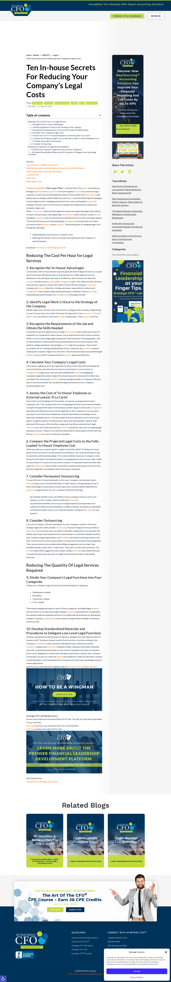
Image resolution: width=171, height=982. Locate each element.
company (30, 281)
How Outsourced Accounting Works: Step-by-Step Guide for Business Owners (127, 202)
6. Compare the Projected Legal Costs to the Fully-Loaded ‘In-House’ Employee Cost (65, 138)
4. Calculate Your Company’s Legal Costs (47, 133)
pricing (29, 550)
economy (87, 313)
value (77, 372)
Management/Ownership (88, 861)
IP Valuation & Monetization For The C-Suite (45, 840)
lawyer (74, 103)
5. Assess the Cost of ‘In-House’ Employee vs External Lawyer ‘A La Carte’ (60, 135)
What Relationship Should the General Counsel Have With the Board (55, 168)
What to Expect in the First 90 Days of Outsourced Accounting (126, 239)
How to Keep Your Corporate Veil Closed (43, 171)
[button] (3, 979)
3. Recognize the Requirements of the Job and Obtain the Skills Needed (59, 130)
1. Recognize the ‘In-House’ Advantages (47, 124)
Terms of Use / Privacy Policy (79, 974)
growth (97, 214)
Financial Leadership (41, 859)
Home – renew (32, 55)
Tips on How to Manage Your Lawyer (42, 165)
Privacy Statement (136, 977)
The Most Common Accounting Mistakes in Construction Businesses (127, 214)
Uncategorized (44, 863)
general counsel (62, 103)
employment (40, 466)
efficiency (49, 103)
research (30, 427)
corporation (37, 103)
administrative (67, 214)
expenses (95, 608)
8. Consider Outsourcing (41, 144)
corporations (90, 194)
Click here (30, 726)
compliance (41, 643)
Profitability (38, 861)
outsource (86, 316)
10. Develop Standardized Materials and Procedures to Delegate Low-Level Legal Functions (62, 153)
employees (70, 612)
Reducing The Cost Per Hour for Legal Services (47, 122)
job (71, 198)
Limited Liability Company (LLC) (85, 840)
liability (65, 345)
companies (39, 218)
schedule (65, 537)
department (39, 191)
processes (87, 348)
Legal (55, 55)
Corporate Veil (32, 174)
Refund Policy (97, 974)
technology (74, 500)
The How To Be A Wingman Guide (50, 247)
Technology (51, 861)
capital (90, 510)
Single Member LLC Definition (126, 840)
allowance (37, 434)
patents (59, 656)
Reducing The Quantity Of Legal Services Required (48, 147)
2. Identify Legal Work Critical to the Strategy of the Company (56, 127)
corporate (92, 201)
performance (70, 332)
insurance (64, 427)
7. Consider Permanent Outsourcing (46, 141)
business (60, 224)
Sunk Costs (31, 178)
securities (51, 647)
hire (32, 316)
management (91, 103)
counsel (77, 191)
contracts (30, 647)
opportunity (31, 531)
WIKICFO (46, 55)
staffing (29, 483)
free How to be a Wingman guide (82, 666)
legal (81, 103)
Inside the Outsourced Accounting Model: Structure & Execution (127, 226)
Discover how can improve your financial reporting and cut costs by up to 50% (128, 87)
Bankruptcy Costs (34, 181)
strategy (51, 281)
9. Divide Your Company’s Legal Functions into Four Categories (56, 149)
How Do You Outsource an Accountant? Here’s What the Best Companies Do (126, 189)
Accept (137, 971)
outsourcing (31, 490)
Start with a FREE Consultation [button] (126, 127)
